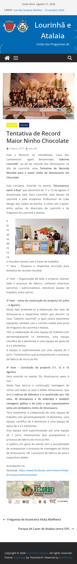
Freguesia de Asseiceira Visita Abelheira (34, 519)
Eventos (12, 125)
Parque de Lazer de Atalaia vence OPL (44, 529)
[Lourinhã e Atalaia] (7, 58)
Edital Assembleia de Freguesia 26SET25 (37, 8)
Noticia (24, 125)
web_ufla (32, 148)
